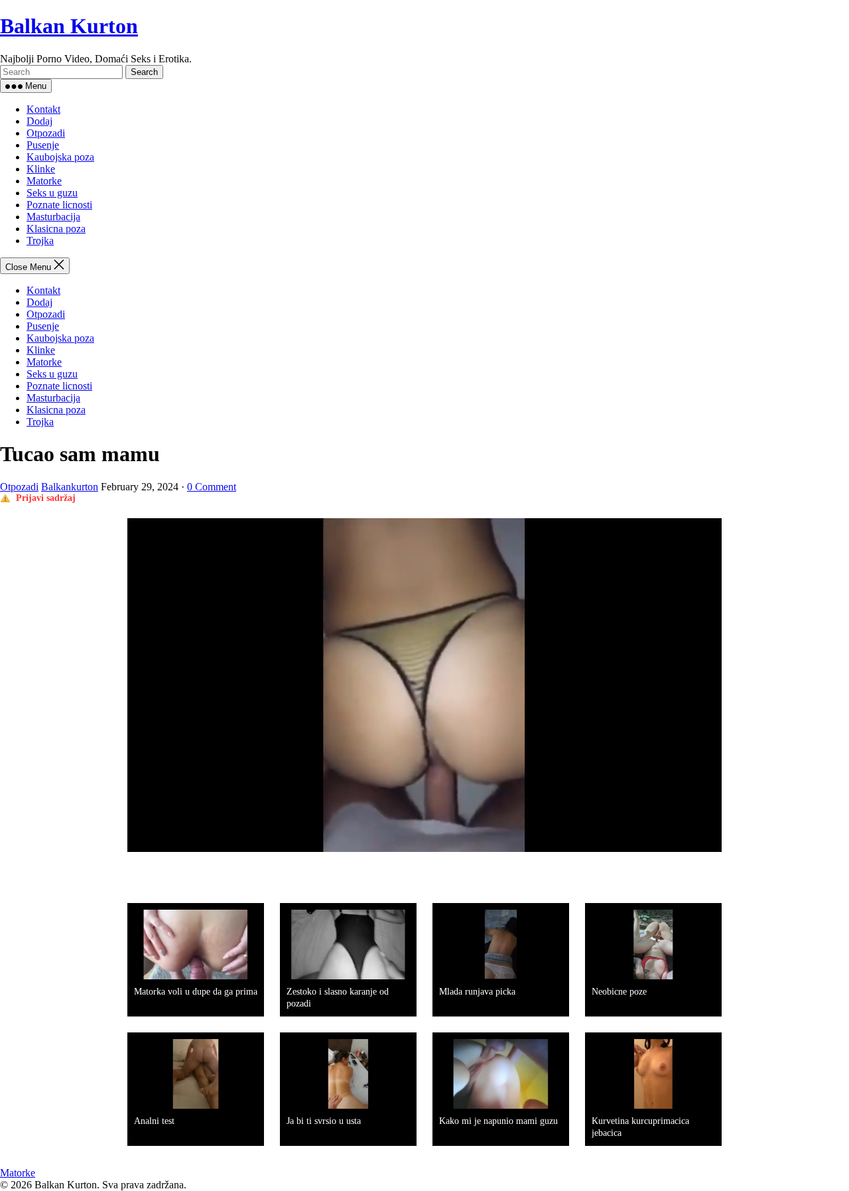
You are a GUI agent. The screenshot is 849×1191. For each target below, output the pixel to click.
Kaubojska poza (60, 157)
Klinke (41, 169)
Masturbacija (53, 216)
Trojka (40, 240)
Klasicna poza (56, 228)
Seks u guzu (52, 192)
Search (144, 72)
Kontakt (43, 109)
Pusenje (43, 145)
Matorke (44, 180)
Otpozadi (46, 133)
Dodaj (39, 121)
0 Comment (211, 486)
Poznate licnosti (59, 204)
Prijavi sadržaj (46, 498)
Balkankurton (69, 486)
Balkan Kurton (69, 26)
